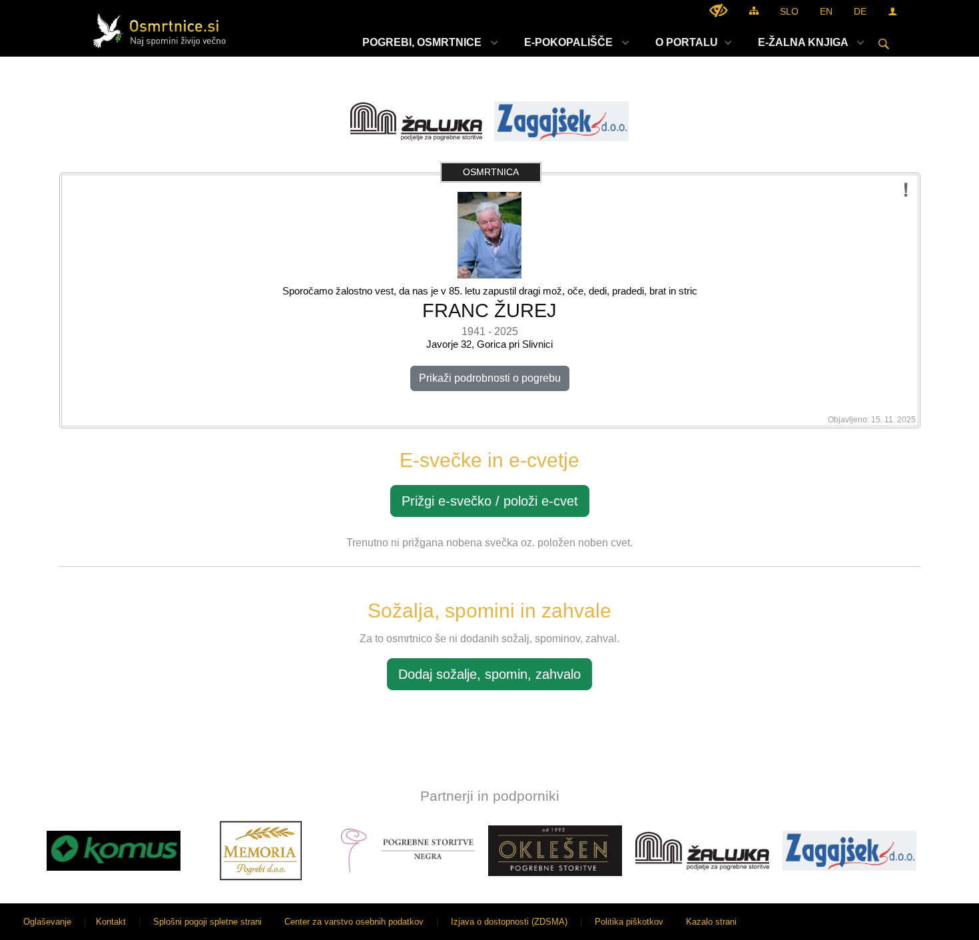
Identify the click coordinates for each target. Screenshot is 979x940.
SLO (789, 11)
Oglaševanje (47, 922)
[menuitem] (426, 42)
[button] (22, 853)
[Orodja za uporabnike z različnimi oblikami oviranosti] (718, 10)
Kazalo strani (711, 922)
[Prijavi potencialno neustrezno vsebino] (906, 190)
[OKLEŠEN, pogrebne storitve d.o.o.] (555, 851)
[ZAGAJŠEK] (849, 851)
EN (826, 11)
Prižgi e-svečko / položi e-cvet (490, 501)
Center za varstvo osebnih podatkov (354, 922)
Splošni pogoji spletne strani (207, 922)
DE (860, 11)
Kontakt (111, 922)
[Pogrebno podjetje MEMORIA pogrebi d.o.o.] (260, 851)
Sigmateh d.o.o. (935, 922)
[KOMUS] (113, 851)
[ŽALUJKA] (702, 851)
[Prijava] (892, 11)
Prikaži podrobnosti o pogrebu (490, 378)
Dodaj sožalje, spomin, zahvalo (489, 674)
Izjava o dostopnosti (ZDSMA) (509, 922)
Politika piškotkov (629, 922)
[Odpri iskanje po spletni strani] (883, 44)
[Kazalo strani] (754, 10)
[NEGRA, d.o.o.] (408, 851)
